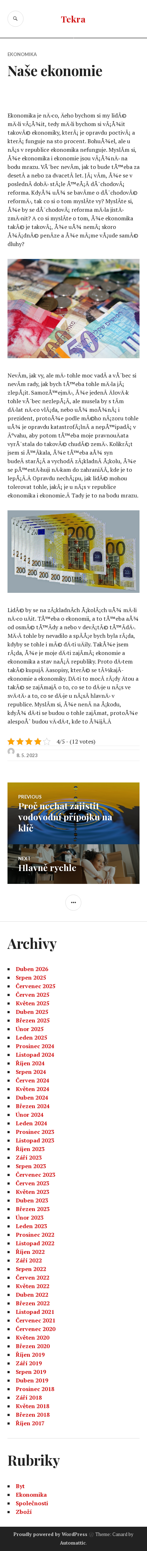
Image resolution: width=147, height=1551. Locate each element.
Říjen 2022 (30, 1252)
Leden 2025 (31, 1037)
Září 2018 (29, 1397)
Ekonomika (22, 54)
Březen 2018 (33, 1415)
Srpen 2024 (31, 1072)
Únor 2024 (30, 1115)
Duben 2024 (32, 1097)
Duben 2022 (32, 1295)
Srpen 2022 (31, 1269)
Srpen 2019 (31, 1372)
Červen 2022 (32, 1277)
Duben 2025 (32, 1012)
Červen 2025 (32, 995)
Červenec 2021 (35, 1320)
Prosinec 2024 (35, 1046)
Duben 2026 (32, 969)
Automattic (73, 1543)
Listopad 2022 (35, 1243)
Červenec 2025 (35, 986)
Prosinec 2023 (35, 1132)
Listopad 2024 (35, 1055)
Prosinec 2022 (35, 1235)
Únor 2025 (30, 1029)
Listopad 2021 (35, 1312)
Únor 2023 (30, 1217)
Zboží (24, 1512)
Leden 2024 (31, 1123)
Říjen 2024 (30, 1063)
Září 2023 (29, 1157)
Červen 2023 (32, 1183)
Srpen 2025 (31, 977)
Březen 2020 (33, 1346)
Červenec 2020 (35, 1329)
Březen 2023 (33, 1209)
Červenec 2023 (35, 1175)
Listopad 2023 (35, 1140)
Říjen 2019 (30, 1355)
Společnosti (32, 1503)
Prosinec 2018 (35, 1389)
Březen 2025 (33, 1020)
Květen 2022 (32, 1286)
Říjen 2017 (30, 1423)
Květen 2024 (32, 1089)
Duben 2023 (32, 1200)
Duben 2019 (32, 1380)
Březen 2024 (33, 1106)
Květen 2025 (32, 1003)
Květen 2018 (32, 1406)
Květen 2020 (32, 1337)
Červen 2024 (32, 1080)
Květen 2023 (32, 1192)
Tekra (73, 19)
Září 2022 (29, 1260)
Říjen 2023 (30, 1149)
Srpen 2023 (31, 1166)
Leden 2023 (31, 1226)
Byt (20, 1486)
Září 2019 (29, 1363)
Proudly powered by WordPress (50, 1534)
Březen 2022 (33, 1303)
